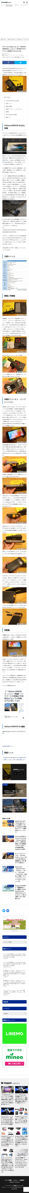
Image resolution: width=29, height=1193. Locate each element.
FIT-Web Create (17, 1187)
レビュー (17, 55)
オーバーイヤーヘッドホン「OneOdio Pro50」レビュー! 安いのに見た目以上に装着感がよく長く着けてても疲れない (21, 858)
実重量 (6, 111)
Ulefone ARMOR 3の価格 (10, 114)
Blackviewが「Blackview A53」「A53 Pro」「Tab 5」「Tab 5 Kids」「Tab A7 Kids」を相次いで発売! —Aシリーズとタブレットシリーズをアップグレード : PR (21, 874)
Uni (5, 958)
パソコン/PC (23, 5)
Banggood (19, 39)
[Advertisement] (14, 21)
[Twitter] (21, 62)
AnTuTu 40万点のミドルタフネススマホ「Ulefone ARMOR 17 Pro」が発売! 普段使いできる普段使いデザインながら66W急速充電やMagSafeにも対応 (20, 843)
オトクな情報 (8, 1180)
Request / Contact (14, 1182)
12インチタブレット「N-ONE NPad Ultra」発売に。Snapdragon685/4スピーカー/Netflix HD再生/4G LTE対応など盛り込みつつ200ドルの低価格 (7, 1120)
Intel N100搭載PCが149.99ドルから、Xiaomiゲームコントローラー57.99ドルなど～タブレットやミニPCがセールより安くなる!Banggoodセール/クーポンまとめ (21, 1162)
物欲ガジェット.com (18, 1185)
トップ (2, 5)
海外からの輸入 (11, 39)
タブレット (16, 5)
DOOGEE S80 (6, 162)
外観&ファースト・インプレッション (13, 109)
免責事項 (22, 1180)
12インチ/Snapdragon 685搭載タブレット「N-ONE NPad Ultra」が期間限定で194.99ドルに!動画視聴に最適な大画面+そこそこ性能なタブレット (21, 1098)
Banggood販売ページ (7, 746)
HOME (4, 39)
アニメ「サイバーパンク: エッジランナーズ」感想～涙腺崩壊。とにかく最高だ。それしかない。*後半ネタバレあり (14, 992)
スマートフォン (9, 5)
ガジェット (11, 853)
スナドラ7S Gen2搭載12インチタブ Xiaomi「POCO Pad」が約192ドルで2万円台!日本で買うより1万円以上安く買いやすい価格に (14, 955)
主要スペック (8, 103)
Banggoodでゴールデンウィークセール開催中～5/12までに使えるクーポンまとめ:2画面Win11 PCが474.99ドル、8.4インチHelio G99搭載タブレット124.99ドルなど (7, 1141)
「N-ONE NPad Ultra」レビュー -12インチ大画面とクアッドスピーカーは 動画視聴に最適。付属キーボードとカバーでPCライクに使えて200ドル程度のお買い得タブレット (7, 1099)
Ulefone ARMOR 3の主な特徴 (11, 100)
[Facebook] (8, 62)
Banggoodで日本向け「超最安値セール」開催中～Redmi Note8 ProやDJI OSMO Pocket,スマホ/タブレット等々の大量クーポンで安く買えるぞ (21, 892)
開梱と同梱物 (8, 106)
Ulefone (21, 55)
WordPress (14, 1189)
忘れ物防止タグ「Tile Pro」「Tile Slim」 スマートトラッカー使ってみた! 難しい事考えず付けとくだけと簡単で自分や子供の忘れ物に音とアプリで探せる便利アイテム (14, 973)
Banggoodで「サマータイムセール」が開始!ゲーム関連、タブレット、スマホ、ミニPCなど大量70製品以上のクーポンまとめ (21, 1119)
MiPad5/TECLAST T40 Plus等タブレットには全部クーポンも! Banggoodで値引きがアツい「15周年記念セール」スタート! (21, 826)
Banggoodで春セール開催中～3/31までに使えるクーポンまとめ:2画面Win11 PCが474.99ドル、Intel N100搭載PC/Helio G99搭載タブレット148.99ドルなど (21, 1141)
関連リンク (7, 117)
